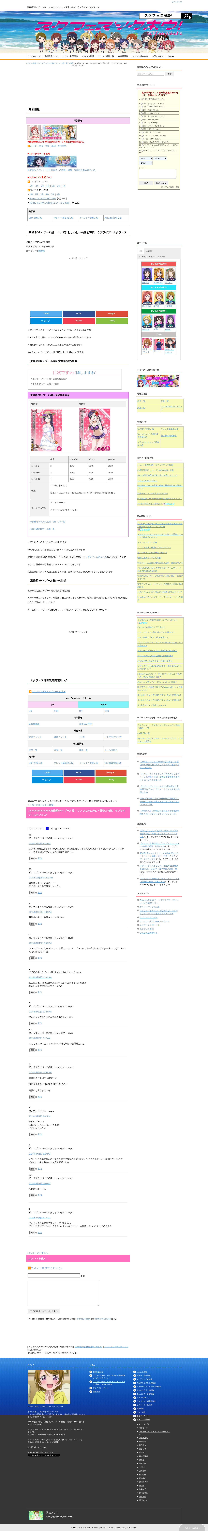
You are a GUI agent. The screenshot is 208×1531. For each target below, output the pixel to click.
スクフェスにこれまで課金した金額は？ (155, 656)
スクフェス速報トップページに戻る (49, 691)
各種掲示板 (123, 56)
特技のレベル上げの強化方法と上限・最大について (160, 563)
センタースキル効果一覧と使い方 (152, 552)
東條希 (41, 251)
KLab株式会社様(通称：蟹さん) (88, 1347)
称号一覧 (33, 750)
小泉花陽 (168, 306)
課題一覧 (83, 750)
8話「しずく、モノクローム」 (154, 126)
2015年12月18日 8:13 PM (41, 877)
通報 (32, 859)
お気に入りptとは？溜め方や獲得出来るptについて (159, 592)
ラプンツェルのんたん (96, 557)
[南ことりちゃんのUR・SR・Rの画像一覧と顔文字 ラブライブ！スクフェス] (170, 280)
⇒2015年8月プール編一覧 (42, 529)
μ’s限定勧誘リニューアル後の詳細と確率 (155, 470)
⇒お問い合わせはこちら (37, 1447)
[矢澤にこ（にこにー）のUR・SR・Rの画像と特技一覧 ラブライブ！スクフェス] (159, 326)
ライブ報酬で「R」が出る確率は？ (153, 637)
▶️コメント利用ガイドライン (45, 1268)
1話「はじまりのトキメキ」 (154, 104)
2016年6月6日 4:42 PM (40, 843)
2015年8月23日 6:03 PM (40, 912)
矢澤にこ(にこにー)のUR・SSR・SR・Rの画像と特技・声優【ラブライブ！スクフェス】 (159, 834)
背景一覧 (58, 750)
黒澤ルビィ (143, 1500)
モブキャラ (143, 1428)
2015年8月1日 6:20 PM (40, 1154)
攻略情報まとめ (51, 56)
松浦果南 (142, 1478)
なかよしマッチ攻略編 (145, 1394)
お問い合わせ (158, 56)
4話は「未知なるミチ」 (152, 113)
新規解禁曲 (34, 724)
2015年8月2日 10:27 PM (40, 1011)
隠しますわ (85, 373)
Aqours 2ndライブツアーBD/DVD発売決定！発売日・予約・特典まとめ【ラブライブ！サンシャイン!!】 (159, 801)
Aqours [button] (149, 251)
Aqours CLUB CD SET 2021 (43, 198)
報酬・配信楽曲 (58, 146)
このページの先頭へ (192, 1528)
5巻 (53, 186)
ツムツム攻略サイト (149, 933)
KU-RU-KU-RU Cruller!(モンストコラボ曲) (49, 203)
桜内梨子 (142, 1475)
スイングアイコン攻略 (147, 542)
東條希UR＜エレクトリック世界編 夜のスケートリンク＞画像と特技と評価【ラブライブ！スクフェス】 (159, 856)
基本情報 (140, 1409)
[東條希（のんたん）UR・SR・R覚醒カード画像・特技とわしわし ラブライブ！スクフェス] (170, 327)
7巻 (64, 186)
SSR (56, 711)
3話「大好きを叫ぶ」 (151, 110)
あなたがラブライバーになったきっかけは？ (157, 682)
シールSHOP (111, 750)
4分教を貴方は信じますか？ (149, 504)
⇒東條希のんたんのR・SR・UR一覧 (47, 522)
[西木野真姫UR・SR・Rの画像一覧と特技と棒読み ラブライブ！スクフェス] (147, 304)
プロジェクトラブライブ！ (116, 1347)
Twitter (171, 56)
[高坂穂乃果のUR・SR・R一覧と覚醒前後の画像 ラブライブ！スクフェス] (159, 280)
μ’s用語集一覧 (143, 733)
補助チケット (60, 737)
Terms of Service (103, 1319)
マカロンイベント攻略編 (146, 1383)
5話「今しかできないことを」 (154, 116)
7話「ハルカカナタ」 (151, 123)
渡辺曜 (141, 1486)
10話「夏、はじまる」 (152, 132)
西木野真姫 (146, 306)
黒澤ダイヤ (143, 1482)
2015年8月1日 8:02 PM (40, 1116)
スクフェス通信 (147, 929)
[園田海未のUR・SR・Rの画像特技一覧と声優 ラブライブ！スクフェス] (147, 280)
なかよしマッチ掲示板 (150, 907)
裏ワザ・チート (143, 1416)
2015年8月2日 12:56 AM (40, 1072)
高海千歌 (142, 1471)
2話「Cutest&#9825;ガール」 (154, 107)
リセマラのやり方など (147, 480)
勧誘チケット (35, 737)
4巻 (48, 186)
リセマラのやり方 (113, 737)
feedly (112, 320)
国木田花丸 (143, 1493)
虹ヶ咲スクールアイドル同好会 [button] (152, 256)
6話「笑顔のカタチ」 (151, 120)
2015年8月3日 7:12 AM (40, 1038)
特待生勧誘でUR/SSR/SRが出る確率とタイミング (159, 498)
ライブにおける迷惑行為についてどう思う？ (157, 620)
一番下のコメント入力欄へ (42, 805)
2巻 (37, 186)
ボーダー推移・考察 (39, 146)
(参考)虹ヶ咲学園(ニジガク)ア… (153, 99)
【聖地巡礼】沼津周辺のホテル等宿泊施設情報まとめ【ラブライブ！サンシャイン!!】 (159, 812)
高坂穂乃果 (158, 282)
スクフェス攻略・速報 (170, 187)
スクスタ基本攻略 (140, 56)
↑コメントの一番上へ (38, 1253)
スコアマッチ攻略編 (144, 1379)
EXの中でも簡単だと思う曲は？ (151, 627)
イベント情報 (88, 56)
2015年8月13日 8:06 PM (40, 943)
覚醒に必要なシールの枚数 (149, 558)
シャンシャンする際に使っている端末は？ (156, 632)
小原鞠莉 (142, 1497)
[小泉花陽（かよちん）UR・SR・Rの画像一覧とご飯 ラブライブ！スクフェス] (170, 303)
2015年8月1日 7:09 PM (40, 1183)
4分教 (82, 737)
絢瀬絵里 (142, 1442)
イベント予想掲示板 (88, 218)
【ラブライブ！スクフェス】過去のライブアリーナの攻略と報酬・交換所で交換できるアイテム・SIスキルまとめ (159, 777)
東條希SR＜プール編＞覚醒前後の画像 (49, 379)
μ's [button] (141, 251)
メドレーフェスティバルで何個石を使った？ (157, 650)
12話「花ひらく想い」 (152, 139)
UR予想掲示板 (35, 218)
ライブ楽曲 (141, 1412)
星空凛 (156, 306)
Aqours (157, 475)
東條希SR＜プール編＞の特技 (45, 384)
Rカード (157, 351)
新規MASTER (85, 724)
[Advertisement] (78, 86)
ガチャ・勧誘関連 (70, 56)
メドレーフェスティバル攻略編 (149, 1387)
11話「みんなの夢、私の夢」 (155, 136)
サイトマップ (177, 2)
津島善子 (142, 1489)
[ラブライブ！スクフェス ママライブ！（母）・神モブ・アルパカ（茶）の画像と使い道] (170, 347)
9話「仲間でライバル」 (152, 129)
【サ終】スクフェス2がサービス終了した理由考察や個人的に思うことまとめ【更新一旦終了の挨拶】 (159, 765)
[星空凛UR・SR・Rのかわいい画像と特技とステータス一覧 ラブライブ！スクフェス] (159, 303)
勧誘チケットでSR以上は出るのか (152, 493)
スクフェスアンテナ (149, 917)
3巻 (42, 186)
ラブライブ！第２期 (144, 1405)
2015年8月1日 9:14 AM (40, 1217)
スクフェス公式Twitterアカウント (155, 921)
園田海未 (145, 283)
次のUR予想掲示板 (145, 429)
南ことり (168, 283)
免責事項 (96, 1392)
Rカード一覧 (144, 1424)
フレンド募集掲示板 (63, 218)
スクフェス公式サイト (150, 925)
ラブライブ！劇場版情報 (146, 1401)
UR (30, 711)
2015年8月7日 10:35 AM (40, 977)
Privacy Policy (83, 1319)
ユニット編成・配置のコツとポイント (154, 547)
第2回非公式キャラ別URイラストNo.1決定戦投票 (159, 700)
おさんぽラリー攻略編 (145, 1390)
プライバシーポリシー (101, 1388)
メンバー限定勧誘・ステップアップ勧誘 (155, 465)
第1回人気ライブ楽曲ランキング (151, 705)
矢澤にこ (157, 329)
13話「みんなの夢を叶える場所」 (157, 142)
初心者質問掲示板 (113, 218)
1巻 (31, 186)
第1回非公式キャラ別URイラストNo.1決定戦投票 (159, 695)
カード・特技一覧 (106, 56)
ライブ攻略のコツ (143, 1398)
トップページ (34, 56)
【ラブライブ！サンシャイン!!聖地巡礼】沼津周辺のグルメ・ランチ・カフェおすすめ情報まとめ (159, 789)
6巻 (58, 186)
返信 (40, 858)
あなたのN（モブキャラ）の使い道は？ (154, 661)
